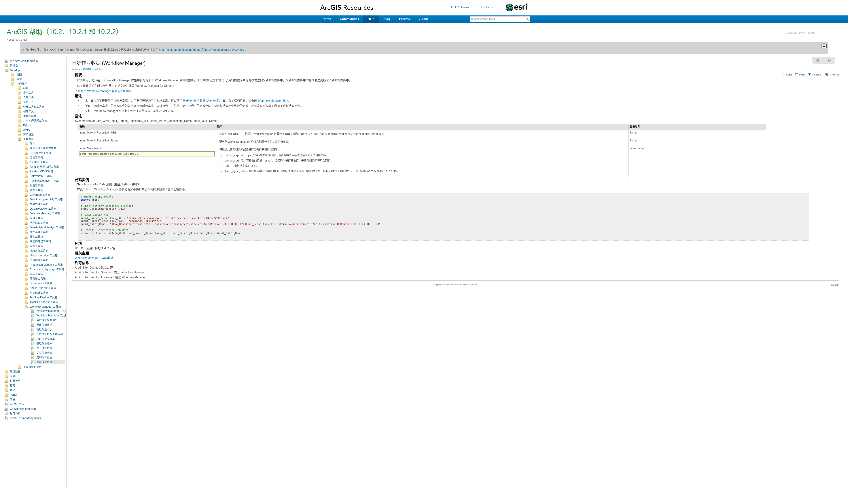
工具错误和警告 (32, 367)
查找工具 (28, 97)
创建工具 (28, 111)
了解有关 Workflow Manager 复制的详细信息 (103, 91)
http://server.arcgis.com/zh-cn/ (224, 49)
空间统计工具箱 (39, 293)
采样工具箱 (36, 274)
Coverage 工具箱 (40, 195)
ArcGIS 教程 (17, 404)
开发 (12, 399)
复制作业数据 (44, 357)
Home (326, 19)
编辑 (19, 79)
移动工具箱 (36, 236)
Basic (802, 74)
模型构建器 (29, 116)
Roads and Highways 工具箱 (47, 269)
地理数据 (15, 371)
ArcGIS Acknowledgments (25, 418)
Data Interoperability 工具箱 (46, 199)
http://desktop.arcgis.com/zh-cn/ (180, 49)
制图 (19, 74)
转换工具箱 (36, 190)
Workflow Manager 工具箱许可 (54, 315)
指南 (12, 385)
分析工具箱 (36, 157)
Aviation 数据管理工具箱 (44, 167)
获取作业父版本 (45, 339)
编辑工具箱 (36, 218)
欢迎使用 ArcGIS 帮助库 (24, 61)
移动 (12, 390)
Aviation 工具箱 (39, 162)
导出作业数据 (44, 324)
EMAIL (811, 33)
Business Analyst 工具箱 (44, 181)
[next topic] (829, 60)
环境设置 (28, 134)
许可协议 (15, 413)
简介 (25, 88)
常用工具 (28, 92)
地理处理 (22, 84)
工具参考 (28, 139)
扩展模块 (15, 381)
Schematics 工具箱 (41, 283)
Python (27, 125)
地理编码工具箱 (39, 223)
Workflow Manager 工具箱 (45, 306)
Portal (13, 394)
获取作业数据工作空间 (49, 334)
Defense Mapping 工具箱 (45, 213)
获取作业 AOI (44, 329)
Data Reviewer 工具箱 (43, 208)
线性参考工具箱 (39, 232)
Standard (817, 74)
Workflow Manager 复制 (273, 100)
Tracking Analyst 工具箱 (44, 302)
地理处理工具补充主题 (43, 148)
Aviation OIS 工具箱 (41, 171)
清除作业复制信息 (47, 320)
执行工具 (28, 102)
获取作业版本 (44, 343)
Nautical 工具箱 (39, 250)
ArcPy (26, 130)
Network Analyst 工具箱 (44, 255)
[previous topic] (817, 60)
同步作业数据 (44, 362)
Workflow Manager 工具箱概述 (54, 311)
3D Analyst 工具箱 (40, 153)
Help (371, 19)
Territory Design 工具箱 (43, 297)
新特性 (14, 65)
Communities (349, 19)
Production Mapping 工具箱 (46, 264)
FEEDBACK (791, 33)
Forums (404, 19)
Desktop (15, 70)
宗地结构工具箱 (39, 260)
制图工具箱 (36, 185)
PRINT (802, 33)
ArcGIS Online (460, 7)
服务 (12, 376)
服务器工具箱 (38, 278)
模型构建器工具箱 (40, 241)
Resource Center (17, 39)
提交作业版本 (44, 353)
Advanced (834, 74)
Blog (386, 19)
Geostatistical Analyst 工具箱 (47, 227)
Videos (423, 19)
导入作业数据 (44, 348)
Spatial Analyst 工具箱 (43, 288)
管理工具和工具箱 (33, 106)
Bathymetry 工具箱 (41, 176)
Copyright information (23, 409)
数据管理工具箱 (39, 204)
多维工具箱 (36, 246)
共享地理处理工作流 (35, 120)
